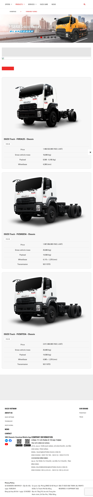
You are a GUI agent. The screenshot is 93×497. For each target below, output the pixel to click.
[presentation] (7, 28)
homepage (13, 11)
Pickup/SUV (82, 413)
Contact (8, 433)
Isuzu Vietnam (10, 409)
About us (8, 413)
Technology (9, 421)
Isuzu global (9, 425)
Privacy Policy (9, 483)
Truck (81, 417)
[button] (38, 37)
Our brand (83, 409)
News (54, 4)
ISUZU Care (44, 4)
